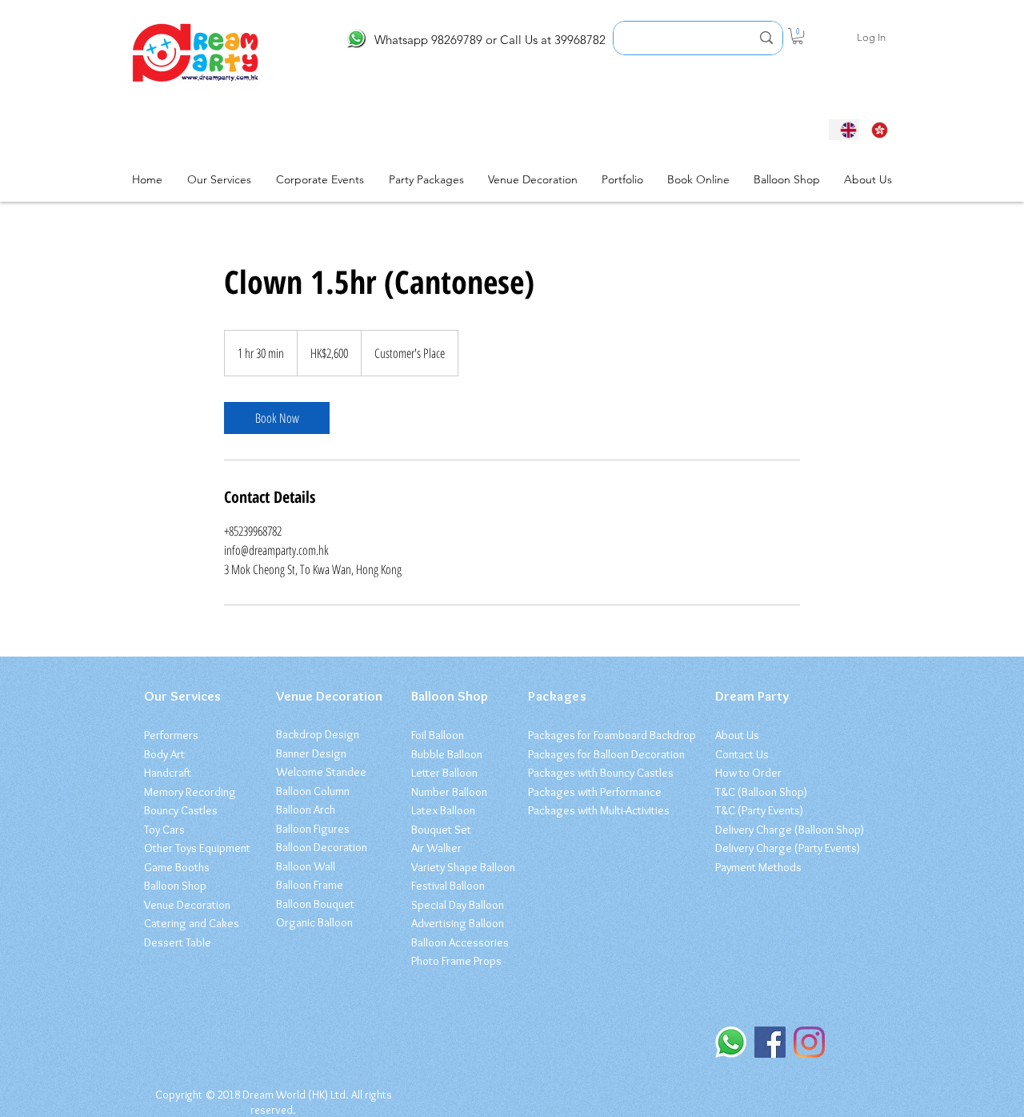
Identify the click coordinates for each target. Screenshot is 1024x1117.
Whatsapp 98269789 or (435, 39)
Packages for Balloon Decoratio (603, 754)
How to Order (748, 772)
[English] (844, 129)
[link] (277, 418)
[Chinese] (874, 129)
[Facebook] (770, 1042)
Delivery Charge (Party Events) (787, 848)
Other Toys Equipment (197, 848)
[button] (797, 36)
